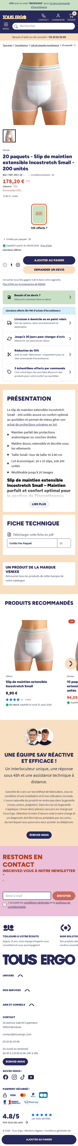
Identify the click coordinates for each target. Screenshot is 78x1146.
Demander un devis (49, 269)
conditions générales (37, 902)
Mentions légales (33, 1130)
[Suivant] (71, 664)
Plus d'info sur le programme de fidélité (24, 284)
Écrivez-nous (39, 835)
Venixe (6, 150)
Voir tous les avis (13, 1122)
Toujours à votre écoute (21, 936)
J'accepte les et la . (39, 905)
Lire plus (39, 504)
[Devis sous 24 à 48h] (70, 297)
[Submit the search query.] (16, 26)
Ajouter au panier (49, 260)
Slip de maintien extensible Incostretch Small (26, 684)
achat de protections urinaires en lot (32, 424)
